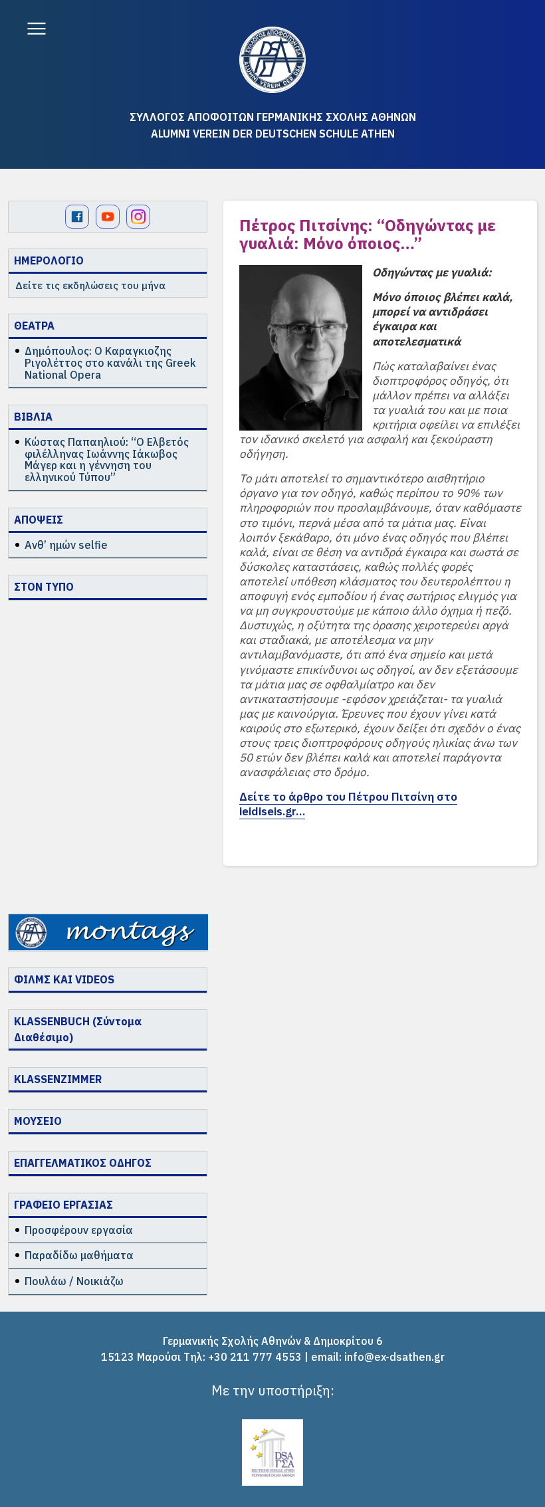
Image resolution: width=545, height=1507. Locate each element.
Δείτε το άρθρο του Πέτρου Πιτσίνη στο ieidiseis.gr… (348, 804)
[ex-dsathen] (272, 60)
